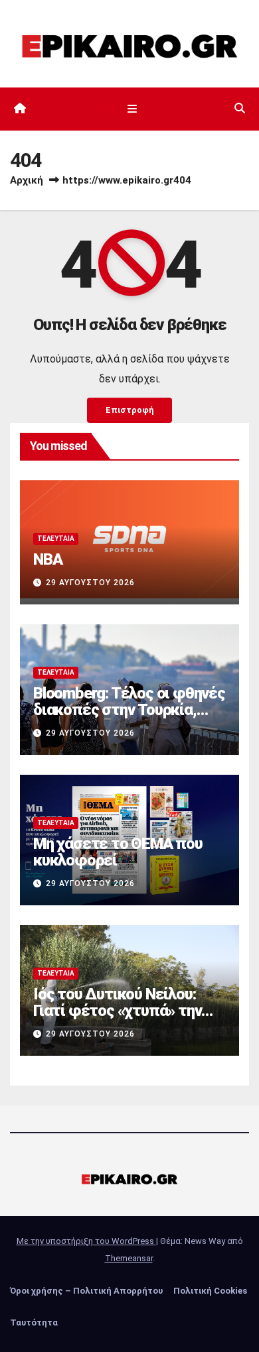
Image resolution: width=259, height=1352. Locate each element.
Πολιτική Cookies (210, 1291)
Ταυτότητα (34, 1322)
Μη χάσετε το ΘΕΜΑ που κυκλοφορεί (118, 852)
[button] (239, 108)
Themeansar (129, 1258)
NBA (47, 559)
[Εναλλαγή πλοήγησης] (131, 108)
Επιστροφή (129, 410)
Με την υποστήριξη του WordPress (86, 1241)
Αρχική (26, 180)
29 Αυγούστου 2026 (90, 582)
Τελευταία (55, 538)
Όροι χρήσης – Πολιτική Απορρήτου (86, 1291)
